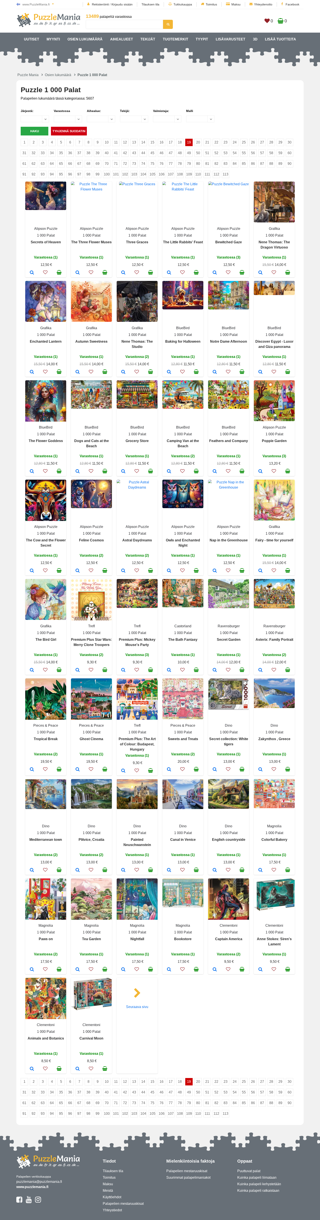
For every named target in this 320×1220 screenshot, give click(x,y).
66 (70, 163)
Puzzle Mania (28, 75)
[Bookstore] (169, 970)
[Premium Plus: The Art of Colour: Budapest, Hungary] (123, 771)
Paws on (46, 939)
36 (70, 153)
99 (97, 174)
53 (225, 153)
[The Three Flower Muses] (78, 273)
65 (61, 163)
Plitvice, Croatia (91, 839)
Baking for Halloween (182, 341)
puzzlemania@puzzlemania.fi (39, 1181)
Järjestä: (27, 111)
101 (116, 174)
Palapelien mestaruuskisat (123, 1203)
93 (43, 174)
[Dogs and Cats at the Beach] (78, 471)
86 (253, 163)
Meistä (108, 1190)
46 (161, 153)
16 (161, 142)
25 (244, 142)
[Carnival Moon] (78, 1069)
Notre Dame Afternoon (228, 341)
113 (225, 174)
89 (280, 163)
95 (61, 174)
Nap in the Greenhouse (229, 540)
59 (280, 153)
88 (271, 163)
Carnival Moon (91, 1038)
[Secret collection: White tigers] (215, 770)
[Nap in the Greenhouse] (215, 571)
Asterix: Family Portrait (274, 639)
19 (189, 142)
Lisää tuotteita (280, 39)
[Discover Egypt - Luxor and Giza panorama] (260, 372)
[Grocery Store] (123, 471)
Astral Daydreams (137, 540)
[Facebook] (19, 1201)
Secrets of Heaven (46, 242)
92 (33, 174)
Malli (189, 111)
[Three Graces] (123, 273)
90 (289, 163)
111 (207, 174)
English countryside (228, 839)
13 (134, 142)
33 (43, 153)
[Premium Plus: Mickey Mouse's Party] (123, 670)
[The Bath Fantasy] (169, 670)
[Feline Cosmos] (78, 571)
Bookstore (183, 939)
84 (235, 163)
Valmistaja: (161, 111)
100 (107, 174)
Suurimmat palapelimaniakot (188, 1177)
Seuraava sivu (137, 1007)
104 (143, 174)
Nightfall (137, 939)
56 (253, 153)
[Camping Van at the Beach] (169, 471)
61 (24, 163)
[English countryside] (215, 870)
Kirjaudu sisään (122, 4)
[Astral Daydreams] (123, 571)
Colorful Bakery (274, 839)
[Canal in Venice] (169, 870)
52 (216, 153)
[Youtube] (29, 1201)
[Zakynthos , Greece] (260, 770)
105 (152, 174)
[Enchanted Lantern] (32, 372)
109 (189, 174)
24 (235, 142)
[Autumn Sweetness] (78, 372)
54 (235, 153)
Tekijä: (125, 111)
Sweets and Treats (183, 739)
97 (79, 174)
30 (289, 142)
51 (207, 153)
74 (143, 163)
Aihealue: (94, 111)
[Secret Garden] (215, 670)
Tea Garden (91, 939)
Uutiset (31, 39)
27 (262, 142)
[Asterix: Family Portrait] (260, 670)
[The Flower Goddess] (32, 471)
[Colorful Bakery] (260, 870)
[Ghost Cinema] (78, 770)
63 (43, 163)
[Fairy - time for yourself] (260, 571)
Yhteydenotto (263, 4)
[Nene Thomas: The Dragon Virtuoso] (260, 273)
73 (134, 163)
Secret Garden (229, 639)
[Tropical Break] (32, 770)
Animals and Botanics (46, 1038)
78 (180, 163)
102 (125, 174)
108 (180, 174)
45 (152, 153)
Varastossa (62, 111)
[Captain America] (215, 970)
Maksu (236, 4)
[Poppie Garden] (260, 471)
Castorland (182, 626)
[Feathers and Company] (215, 471)
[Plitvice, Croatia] (78, 870)
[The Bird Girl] (32, 670)
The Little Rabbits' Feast (183, 242)
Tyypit (202, 39)
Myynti (53, 39)
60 (289, 153)
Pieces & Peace (45, 725)
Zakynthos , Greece (274, 739)
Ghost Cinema (91, 739)
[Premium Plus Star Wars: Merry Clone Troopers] (78, 670)
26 (253, 142)
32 (33, 153)
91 (24, 174)
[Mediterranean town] (32, 870)
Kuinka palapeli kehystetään (259, 1184)
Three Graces (137, 242)
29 (280, 142)
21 (207, 142)
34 (52, 153)
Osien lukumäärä (85, 39)
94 (52, 174)
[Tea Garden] (78, 970)
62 (33, 163)
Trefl (91, 626)
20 (198, 142)
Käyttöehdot (112, 1197)
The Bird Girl (45, 639)
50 (198, 153)
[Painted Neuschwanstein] (123, 870)
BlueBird (183, 328)
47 (171, 153)
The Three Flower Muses (91, 242)
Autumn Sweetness (91, 341)
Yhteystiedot (112, 1210)
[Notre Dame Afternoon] (215, 372)
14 (143, 142)
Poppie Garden (274, 441)
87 (262, 163)
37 (79, 153)
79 (189, 163)
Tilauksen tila (150, 4)
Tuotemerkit (175, 39)
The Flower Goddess (46, 441)
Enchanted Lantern (46, 341)
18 (180, 142)
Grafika (274, 228)
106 (162, 174)
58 (271, 153)
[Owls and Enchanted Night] (169, 571)
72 (125, 163)
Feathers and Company (228, 441)
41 (116, 153)
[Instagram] (38, 1201)
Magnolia (274, 826)
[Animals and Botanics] (32, 1069)
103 (134, 174)
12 (125, 142)
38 (88, 153)
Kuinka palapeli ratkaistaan (258, 1190)
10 (107, 142)
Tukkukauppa (182, 4)
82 (216, 163)
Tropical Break (46, 739)
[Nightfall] (123, 970)
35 (61, 153)
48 (180, 153)
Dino (228, 725)
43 (134, 153)
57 (262, 153)
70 (107, 163)
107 (171, 174)
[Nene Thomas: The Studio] (123, 372)
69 (97, 163)
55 (244, 153)
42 (125, 153)
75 (152, 163)
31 (24, 153)
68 (88, 163)
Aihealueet (121, 39)
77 (171, 163)
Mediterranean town (45, 839)
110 (198, 174)
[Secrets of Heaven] (32, 273)
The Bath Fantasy (182, 639)
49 (189, 153)
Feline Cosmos (91, 540)
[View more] (45, 209)
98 (88, 174)
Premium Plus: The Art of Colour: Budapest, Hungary (137, 744)
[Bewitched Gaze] (215, 273)
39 (97, 153)
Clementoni (228, 925)
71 (116, 163)
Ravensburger (229, 626)
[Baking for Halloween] (169, 372)
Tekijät (147, 39)
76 (161, 163)
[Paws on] (32, 970)
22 (216, 142)
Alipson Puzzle (45, 228)
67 (79, 163)
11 (116, 142)
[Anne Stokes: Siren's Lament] (260, 970)
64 (52, 163)
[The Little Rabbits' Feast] (169, 273)
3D (255, 39)
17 (171, 142)
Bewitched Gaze (228, 242)
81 (207, 163)
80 (198, 163)
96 (70, 174)
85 (244, 163)
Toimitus (211, 4)
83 (225, 163)
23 (225, 142)
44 (143, 153)
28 (271, 142)
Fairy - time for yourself (274, 540)
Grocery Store (137, 441)
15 (152, 142)
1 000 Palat (46, 235)
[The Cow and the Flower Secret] (32, 571)
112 (216, 174)
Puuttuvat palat (248, 1171)
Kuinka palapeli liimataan (256, 1177)
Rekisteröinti (100, 4)
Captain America (228, 939)
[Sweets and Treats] (169, 770)
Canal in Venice (183, 839)
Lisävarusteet (230, 39)
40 (107, 153)
